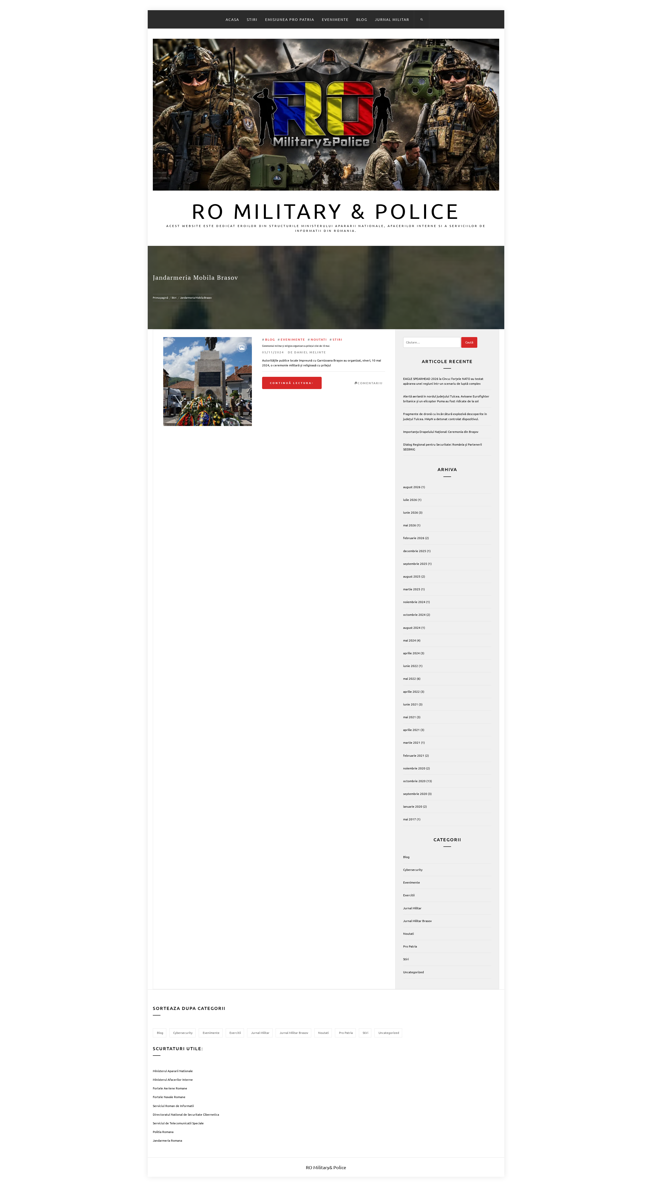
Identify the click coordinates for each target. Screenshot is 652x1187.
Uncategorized (413, 972)
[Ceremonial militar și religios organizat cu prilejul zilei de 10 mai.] (207, 381)
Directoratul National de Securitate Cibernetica (186, 1114)
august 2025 (411, 576)
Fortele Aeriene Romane (170, 1088)
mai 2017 (409, 819)
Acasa (232, 19)
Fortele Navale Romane (169, 1097)
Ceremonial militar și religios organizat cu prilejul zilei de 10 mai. (296, 346)
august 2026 (411, 487)
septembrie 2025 (415, 564)
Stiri (252, 19)
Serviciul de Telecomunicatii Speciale (178, 1123)
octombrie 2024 (414, 614)
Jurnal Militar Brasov (417, 921)
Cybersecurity (413, 870)
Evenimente (335, 19)
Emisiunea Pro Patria (289, 19)
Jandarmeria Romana (167, 1140)
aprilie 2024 (411, 653)
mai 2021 (409, 717)
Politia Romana (163, 1132)
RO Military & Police (326, 210)
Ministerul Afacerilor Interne (173, 1079)
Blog (361, 19)
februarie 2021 (413, 755)
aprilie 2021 (411, 730)
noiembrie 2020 (414, 768)
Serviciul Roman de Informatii (173, 1106)
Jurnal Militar (392, 19)
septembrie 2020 (415, 794)
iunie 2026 (410, 512)
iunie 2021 (410, 704)
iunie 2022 (410, 666)
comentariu (370, 383)
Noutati (319, 339)
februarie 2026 (413, 538)
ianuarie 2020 (412, 806)
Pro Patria (410, 946)
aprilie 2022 (411, 691)
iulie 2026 (410, 500)
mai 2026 (409, 525)
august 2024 (411, 627)
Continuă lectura (291, 383)
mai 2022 (409, 678)
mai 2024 (409, 640)
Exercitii (409, 895)
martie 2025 (411, 589)
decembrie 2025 (414, 551)
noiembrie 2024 (414, 602)
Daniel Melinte (310, 352)
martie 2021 (411, 742)
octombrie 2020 (414, 781)
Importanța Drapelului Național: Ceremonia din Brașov (440, 432)
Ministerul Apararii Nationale (173, 1071)
